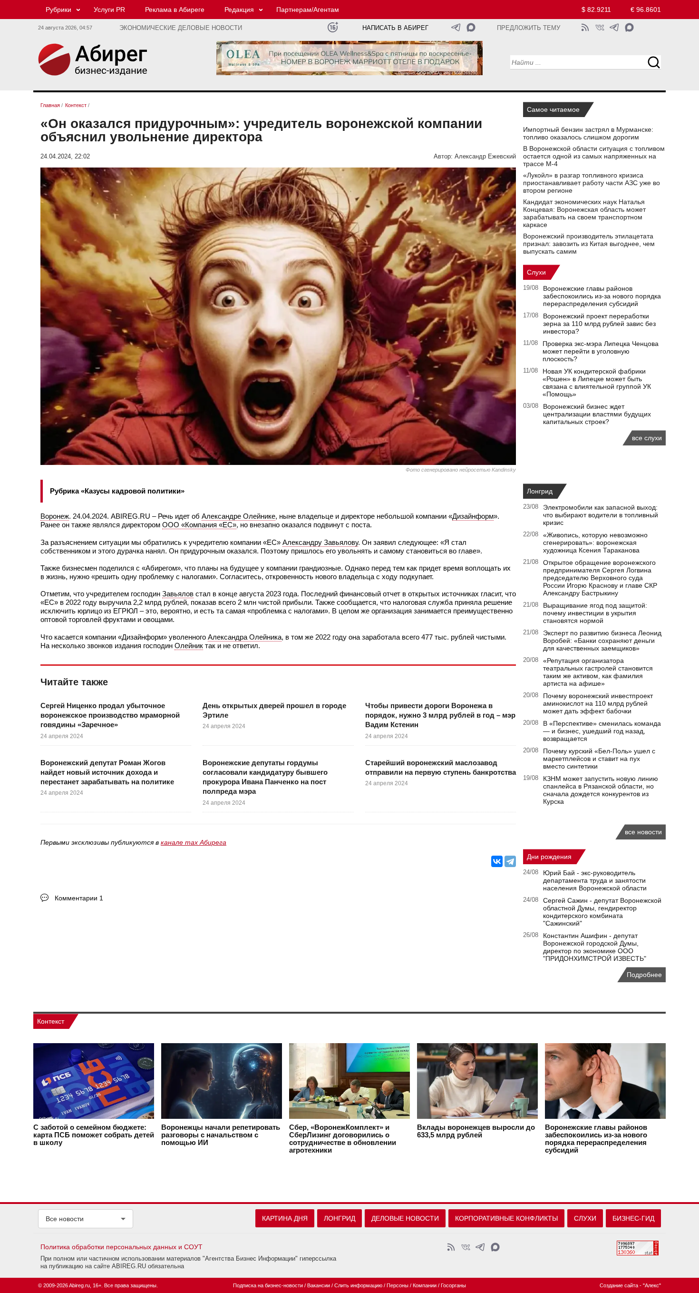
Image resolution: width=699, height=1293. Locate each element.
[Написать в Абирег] (471, 27)
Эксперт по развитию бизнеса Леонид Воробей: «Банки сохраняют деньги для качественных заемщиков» (602, 640)
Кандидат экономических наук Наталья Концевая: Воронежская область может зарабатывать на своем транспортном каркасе (584, 213)
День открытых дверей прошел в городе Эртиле (274, 710)
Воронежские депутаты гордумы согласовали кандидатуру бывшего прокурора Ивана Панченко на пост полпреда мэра (265, 777)
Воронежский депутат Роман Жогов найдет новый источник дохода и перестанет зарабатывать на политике (107, 772)
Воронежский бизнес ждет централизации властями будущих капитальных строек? (597, 414)
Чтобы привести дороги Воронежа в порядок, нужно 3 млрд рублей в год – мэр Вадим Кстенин (440, 715)
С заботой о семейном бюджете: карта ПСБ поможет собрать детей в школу (93, 1135)
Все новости (65, 1219)
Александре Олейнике (238, 516)
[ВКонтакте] (497, 861)
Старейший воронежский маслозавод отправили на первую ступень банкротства (440, 767)
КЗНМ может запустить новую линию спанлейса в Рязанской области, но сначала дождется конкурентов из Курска (600, 790)
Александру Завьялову (320, 542)
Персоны (397, 1285)
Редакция (239, 9)
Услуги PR (109, 9)
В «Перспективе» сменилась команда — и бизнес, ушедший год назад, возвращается (602, 731)
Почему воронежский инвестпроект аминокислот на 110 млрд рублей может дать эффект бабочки (598, 703)
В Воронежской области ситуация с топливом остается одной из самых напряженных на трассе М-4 (594, 156)
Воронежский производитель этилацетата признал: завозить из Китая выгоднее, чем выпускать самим (589, 243)
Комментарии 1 (79, 898)
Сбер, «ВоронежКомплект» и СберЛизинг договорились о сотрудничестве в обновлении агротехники (342, 1139)
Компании (425, 1285)
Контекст (50, 1021)
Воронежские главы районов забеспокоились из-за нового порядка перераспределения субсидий (602, 296)
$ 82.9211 (596, 9)
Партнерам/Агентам (307, 9)
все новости (643, 832)
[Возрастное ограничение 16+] (332, 27)
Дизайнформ (473, 516)
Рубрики (58, 9)
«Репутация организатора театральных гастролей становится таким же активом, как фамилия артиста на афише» (598, 672)
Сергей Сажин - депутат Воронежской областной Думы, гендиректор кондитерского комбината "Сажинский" (602, 912)
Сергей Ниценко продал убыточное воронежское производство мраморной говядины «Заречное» (110, 715)
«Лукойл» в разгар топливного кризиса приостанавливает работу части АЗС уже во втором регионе (591, 182)
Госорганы (453, 1285)
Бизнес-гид (633, 1218)
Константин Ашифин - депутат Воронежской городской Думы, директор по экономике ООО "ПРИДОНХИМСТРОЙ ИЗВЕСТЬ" (594, 947)
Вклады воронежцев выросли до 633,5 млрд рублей (476, 1131)
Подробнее (644, 974)
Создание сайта (619, 1285)
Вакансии (318, 1285)
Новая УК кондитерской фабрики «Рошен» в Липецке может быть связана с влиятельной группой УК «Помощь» (597, 382)
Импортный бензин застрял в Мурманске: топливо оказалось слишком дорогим (588, 133)
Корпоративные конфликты (506, 1218)
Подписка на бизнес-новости (268, 1285)
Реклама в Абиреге (174, 9)
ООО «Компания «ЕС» (199, 525)
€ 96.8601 (646, 9)
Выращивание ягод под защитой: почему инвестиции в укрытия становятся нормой (595, 613)
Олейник (189, 646)
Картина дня (285, 1218)
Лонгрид (540, 491)
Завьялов (178, 594)
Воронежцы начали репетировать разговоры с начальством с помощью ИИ (220, 1135)
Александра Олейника (245, 637)
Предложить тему (528, 28)
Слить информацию (358, 1285)
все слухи (647, 438)
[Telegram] (510, 861)
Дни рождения (549, 856)
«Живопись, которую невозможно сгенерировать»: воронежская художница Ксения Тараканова (595, 542)
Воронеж (54, 516)
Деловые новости (405, 1218)
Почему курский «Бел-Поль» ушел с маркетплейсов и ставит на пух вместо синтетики (599, 758)
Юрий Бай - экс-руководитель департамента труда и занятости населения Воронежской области (595, 880)
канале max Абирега (193, 842)
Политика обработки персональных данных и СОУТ (121, 1247)
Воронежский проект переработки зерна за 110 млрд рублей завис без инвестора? (599, 323)
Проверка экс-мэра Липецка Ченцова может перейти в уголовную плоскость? (601, 351)
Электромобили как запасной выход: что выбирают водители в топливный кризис (600, 514)
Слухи (536, 272)
